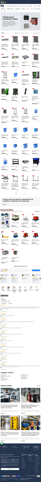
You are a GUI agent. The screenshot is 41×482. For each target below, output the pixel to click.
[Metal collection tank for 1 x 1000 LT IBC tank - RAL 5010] (15, 235)
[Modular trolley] (5, 92)
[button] (0, 278)
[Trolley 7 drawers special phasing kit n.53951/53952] (36, 75)
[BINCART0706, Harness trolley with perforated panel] (15, 111)
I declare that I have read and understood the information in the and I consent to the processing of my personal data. (10, 465)
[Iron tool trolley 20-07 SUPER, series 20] (15, 146)
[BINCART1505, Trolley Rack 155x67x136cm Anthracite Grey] (25, 179)
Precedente (4, 303)
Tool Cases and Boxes (24, 377)
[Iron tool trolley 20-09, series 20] (36, 146)
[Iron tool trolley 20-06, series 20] (25, 130)
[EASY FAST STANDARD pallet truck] (5, 235)
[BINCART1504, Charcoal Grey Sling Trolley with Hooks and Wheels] (36, 179)
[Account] (34, 5)
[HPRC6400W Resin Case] (25, 92)
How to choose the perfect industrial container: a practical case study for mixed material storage (9, 406)
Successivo (10, 303)
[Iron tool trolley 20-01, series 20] (36, 111)
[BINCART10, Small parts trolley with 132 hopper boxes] (15, 40)
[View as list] (39, 33)
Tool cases (2, 377)
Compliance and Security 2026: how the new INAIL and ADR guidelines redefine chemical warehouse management (30, 434)
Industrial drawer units (4, 378)
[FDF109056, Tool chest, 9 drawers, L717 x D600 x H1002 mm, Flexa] (5, 111)
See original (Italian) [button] (4, 282)
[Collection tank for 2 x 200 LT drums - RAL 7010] (26, 235)
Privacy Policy (5, 465)
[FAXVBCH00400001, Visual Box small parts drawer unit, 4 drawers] (15, 57)
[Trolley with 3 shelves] (15, 162)
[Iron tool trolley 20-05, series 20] (15, 130)
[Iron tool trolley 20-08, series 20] (25, 146)
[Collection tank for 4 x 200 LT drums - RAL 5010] (36, 218)
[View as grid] (37, 33)
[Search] (31, 5)
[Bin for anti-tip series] (36, 162)
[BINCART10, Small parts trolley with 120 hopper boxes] (36, 57)
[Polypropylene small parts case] (25, 57)
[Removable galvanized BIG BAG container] (26, 218)
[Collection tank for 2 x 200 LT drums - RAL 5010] (36, 235)
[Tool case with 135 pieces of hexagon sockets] (15, 92)
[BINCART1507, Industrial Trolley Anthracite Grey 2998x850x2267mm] (5, 179)
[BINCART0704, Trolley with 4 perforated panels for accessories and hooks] (25, 111)
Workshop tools (3, 374)
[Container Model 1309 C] (15, 218)
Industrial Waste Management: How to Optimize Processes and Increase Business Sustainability (30, 406)
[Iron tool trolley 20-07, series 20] (5, 146)
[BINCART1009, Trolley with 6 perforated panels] (5, 75)
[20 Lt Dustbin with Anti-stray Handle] (15, 253)
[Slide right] (38, 289)
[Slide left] (2, 289)
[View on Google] (2, 275)
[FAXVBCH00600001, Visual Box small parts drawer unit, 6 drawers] (5, 57)
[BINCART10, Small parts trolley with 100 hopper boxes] (25, 40)
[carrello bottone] (36, 6)
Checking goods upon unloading (24, 479)
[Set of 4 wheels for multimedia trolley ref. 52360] (25, 162)
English (38, 8)
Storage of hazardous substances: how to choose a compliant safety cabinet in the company (10, 434)
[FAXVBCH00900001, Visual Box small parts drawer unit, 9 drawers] (25, 75)
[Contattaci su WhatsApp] (2, 443)
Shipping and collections (29, 478)
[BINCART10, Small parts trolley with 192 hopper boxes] (36, 40)
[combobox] (19, 6)
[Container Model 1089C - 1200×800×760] (5, 253)
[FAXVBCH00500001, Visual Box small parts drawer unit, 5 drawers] (5, 40)
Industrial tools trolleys (24, 374)
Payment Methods (22, 478)
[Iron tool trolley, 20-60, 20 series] (5, 162)
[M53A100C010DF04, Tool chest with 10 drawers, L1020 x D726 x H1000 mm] (36, 92)
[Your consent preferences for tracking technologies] (39, 480)
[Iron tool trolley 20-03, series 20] (15, 75)
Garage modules (23, 378)
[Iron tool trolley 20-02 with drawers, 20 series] (5, 130)
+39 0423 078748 (5, 447)
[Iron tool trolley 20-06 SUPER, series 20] (36, 130)
